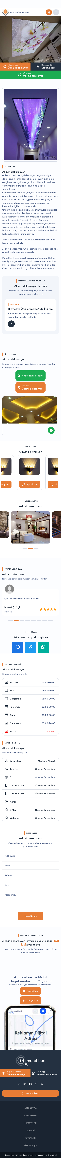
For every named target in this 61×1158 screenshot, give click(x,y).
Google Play (32, 1000)
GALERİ (31, 1130)
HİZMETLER (31, 1123)
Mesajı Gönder (30, 916)
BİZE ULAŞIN (30, 1145)
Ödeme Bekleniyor (45, 769)
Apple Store (32, 991)
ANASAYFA (30, 1108)
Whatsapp (47, 1073)
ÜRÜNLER (30, 1137)
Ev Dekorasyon (38, 949)
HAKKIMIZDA (30, 1115)
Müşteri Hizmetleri (16, 1073)
